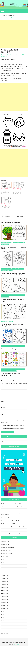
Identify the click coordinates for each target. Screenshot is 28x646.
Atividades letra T (5, 614)
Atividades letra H (5, 581)
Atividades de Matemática (7, 242)
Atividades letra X (5, 624)
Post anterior (7, 216)
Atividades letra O (5, 599)
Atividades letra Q (5, 605)
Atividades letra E (5, 572)
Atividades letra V (5, 621)
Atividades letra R (5, 608)
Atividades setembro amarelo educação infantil (12, 510)
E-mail (3, 407)
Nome (2, 401)
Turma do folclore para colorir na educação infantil (12, 533)
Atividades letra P (5, 602)
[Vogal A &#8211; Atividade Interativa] (6, 185)
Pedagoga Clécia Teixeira (8, 54)
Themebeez (16, 644)
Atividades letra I (5, 584)
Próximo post (20, 216)
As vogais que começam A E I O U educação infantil (13, 530)
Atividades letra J (5, 587)
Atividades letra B (13, 370)
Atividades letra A (5, 244)
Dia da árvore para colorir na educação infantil (11, 503)
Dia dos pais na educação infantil (11, 349)
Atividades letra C (5, 566)
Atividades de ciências (6, 550)
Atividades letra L (5, 590)
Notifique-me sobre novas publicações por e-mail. (13, 428)
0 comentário (4, 56)
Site (2, 414)
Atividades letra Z (5, 627)
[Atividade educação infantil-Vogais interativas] (6, 200)
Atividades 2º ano (5, 541)
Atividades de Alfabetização (7, 268)
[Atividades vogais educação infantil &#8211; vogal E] (18, 185)
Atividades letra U (5, 617)
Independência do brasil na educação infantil (11, 506)
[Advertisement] (14, 34)
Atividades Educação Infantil (18, 242)
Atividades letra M (5, 593)
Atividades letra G (5, 578)
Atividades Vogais (5, 630)
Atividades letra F (5, 575)
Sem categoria (4, 633)
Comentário (4, 388)
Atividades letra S (5, 611)
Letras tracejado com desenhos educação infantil (11, 374)
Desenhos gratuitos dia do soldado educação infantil (13, 520)
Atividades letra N (5, 596)
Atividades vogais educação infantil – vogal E (18, 190)
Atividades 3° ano (5, 544)
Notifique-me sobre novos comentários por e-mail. (13, 425)
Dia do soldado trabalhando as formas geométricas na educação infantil (13, 274)
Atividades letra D (5, 569)
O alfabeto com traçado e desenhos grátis (10, 517)
